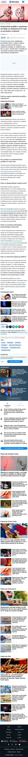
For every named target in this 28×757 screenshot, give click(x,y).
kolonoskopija (4, 347)
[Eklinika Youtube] (19, 744)
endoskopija (10, 342)
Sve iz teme (14, 398)
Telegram (3, 334)
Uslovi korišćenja (21, 338)
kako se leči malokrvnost (15, 345)
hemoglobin (4, 345)
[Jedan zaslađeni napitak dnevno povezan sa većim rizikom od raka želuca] (6, 114)
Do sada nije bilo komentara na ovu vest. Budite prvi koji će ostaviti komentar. (13, 357)
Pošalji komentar (15, 361)
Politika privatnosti (12, 752)
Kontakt (18, 752)
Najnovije (9, 454)
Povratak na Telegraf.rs (4, 2)
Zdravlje (8, 23)
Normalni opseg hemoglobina (9, 211)
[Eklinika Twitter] (12, 744)
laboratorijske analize (15, 347)
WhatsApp (21, 332)
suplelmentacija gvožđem (11, 171)
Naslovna (3, 23)
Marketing (7, 749)
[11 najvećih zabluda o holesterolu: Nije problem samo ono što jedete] (6, 639)
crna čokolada (21, 282)
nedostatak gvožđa (5, 350)
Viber (25, 332)
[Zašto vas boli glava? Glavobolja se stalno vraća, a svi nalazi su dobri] (6, 106)
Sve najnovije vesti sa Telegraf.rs (14, 448)
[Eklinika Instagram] (15, 744)
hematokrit (17, 342)
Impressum (12, 749)
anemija (3, 342)
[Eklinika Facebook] (8, 744)
